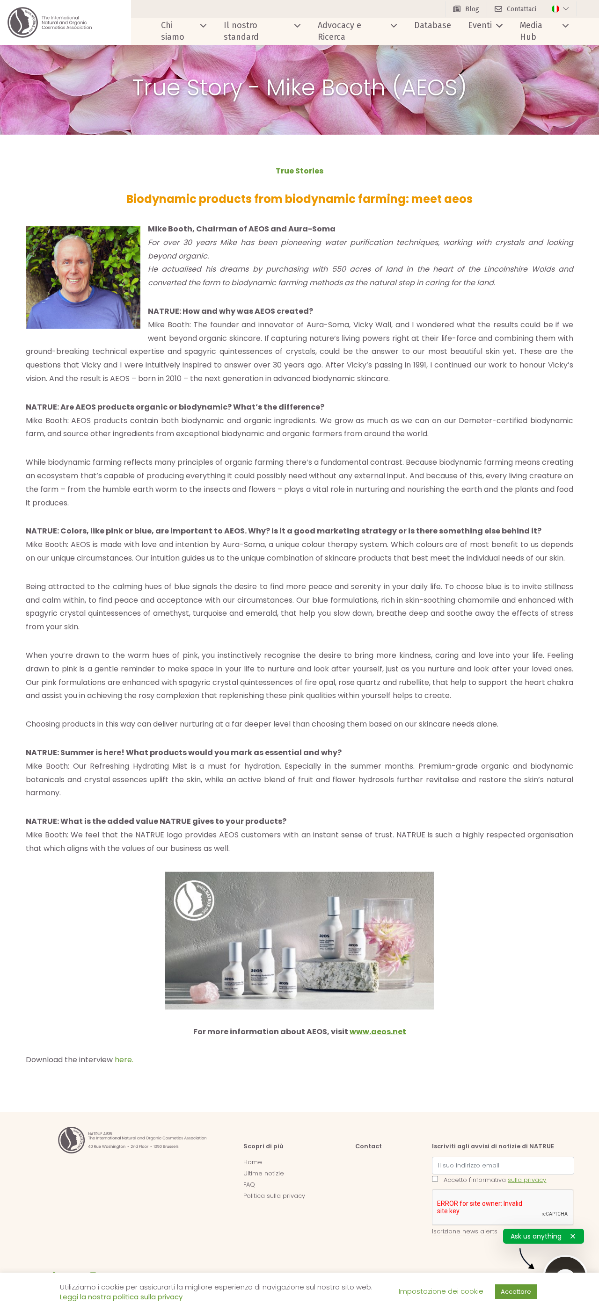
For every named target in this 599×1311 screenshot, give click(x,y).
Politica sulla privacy (274, 1196)
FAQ (249, 1185)
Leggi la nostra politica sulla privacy (121, 1297)
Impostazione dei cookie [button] (441, 1291)
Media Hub (531, 31)
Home (252, 1162)
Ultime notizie (263, 1173)
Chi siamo (172, 31)
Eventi (480, 25)
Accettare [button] (516, 1291)
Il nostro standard (241, 31)
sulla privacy (527, 1180)
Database (432, 25)
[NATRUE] (49, 22)
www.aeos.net (378, 1031)
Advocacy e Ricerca (339, 31)
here (123, 1059)
